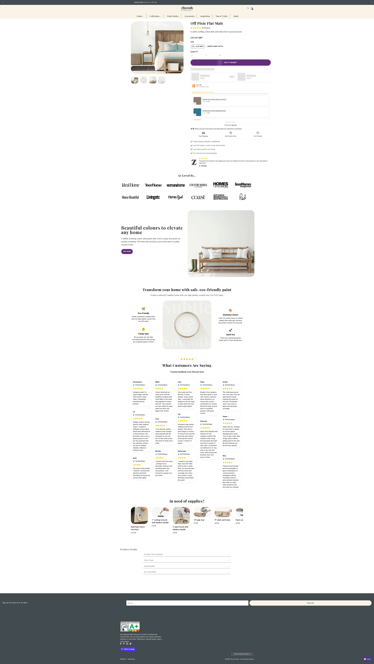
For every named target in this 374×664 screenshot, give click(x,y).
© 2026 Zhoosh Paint (232, 659)
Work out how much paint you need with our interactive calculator (218, 129)
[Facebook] (120, 644)
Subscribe (310, 603)
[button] (367, 659)
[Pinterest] (124, 644)
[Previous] (2, 2)
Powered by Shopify (247, 659)
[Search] (248, 8)
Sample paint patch (215, 46)
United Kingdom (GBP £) (242, 654)
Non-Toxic (149, 560)
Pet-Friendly (150, 572)
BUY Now (127, 251)
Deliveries (131, 659)
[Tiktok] (130, 644)
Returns (123, 659)
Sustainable (149, 566)
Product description (153, 554)
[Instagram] (127, 644)
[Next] (371, 2)
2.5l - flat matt (198, 46)
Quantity (194, 52)
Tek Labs (234, 125)
